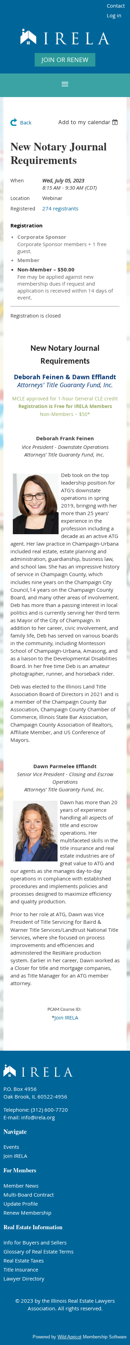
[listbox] (89, 122)
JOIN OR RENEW (65, 59)
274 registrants (60, 208)
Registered (22, 208)
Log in (114, 15)
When (17, 180)
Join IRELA (66, 1017)
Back (26, 122)
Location (20, 198)
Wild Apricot (69, 1336)
